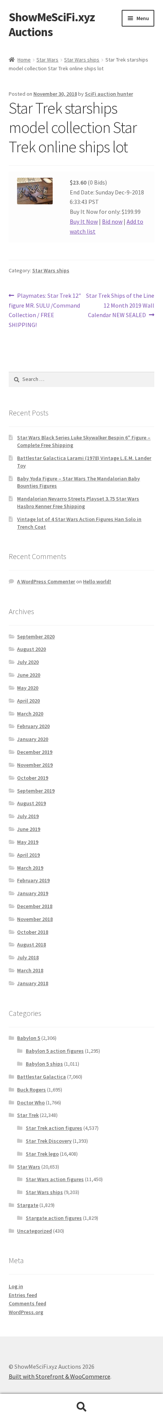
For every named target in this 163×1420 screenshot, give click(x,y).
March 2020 (30, 713)
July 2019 (28, 816)
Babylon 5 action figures (55, 1050)
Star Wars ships (81, 59)
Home (24, 59)
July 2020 (28, 662)
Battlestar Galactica (41, 1076)
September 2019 (36, 790)
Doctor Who (31, 1102)
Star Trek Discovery (49, 1140)
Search (81, 1407)
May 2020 (27, 687)
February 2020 (33, 726)
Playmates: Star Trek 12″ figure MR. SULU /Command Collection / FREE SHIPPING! (45, 310)
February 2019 (33, 880)
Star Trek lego (42, 1153)
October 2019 (32, 777)
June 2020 (28, 674)
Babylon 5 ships (44, 1063)
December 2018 (34, 906)
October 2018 (32, 932)
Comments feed (27, 1303)
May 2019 (27, 842)
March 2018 (30, 970)
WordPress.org (26, 1312)
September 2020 (36, 636)
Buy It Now (84, 221)
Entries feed (23, 1295)
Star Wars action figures (55, 1179)
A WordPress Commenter (46, 581)
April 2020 (28, 700)
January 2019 (32, 893)
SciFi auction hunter (109, 93)
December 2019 (34, 752)
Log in (16, 1286)
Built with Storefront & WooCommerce (59, 1376)
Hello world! (97, 581)
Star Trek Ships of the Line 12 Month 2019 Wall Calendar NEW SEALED (120, 305)
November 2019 (35, 764)
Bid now (112, 221)
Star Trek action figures (54, 1128)
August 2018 (31, 944)
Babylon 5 (28, 1038)
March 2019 (30, 867)
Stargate (27, 1205)
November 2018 (35, 919)
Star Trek (28, 1115)
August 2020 (31, 649)
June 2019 (28, 829)
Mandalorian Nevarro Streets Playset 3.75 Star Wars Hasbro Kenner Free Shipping (78, 502)
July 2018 (28, 957)
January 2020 (32, 739)
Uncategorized (34, 1230)
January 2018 (32, 983)
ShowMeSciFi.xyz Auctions (52, 24)
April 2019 (28, 854)
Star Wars (47, 59)
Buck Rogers (31, 1089)
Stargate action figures (54, 1218)
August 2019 (31, 803)
